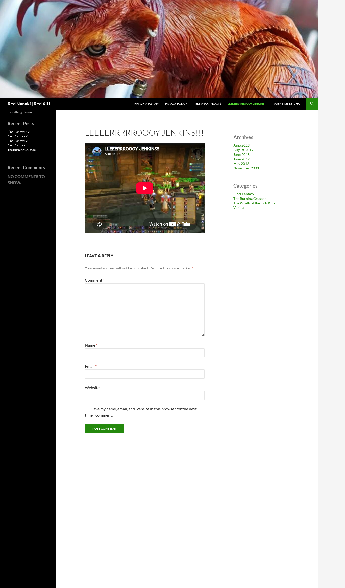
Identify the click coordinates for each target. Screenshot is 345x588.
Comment (95, 280)
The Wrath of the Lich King (254, 203)
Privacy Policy (176, 103)
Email (91, 366)
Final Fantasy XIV (146, 103)
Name (91, 345)
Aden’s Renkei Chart (288, 103)
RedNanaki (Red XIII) (207, 103)
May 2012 (241, 163)
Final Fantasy (243, 194)
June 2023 (241, 145)
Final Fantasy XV (19, 132)
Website (92, 387)
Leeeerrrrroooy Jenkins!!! (247, 103)
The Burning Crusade (249, 198)
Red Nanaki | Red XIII (29, 103)
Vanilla (238, 207)
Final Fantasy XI (18, 136)
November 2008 (246, 168)
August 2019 (243, 150)
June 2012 (241, 159)
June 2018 (241, 154)
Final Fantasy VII (19, 141)
